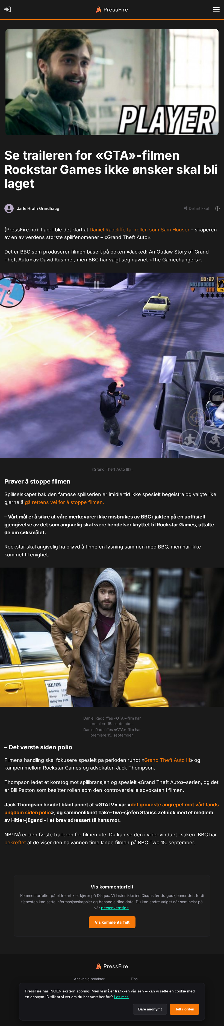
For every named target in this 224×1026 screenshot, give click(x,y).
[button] (112, 906)
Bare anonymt (150, 1009)
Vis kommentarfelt (112, 922)
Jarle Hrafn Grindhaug (38, 208)
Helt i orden (184, 1009)
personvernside (115, 907)
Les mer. (121, 997)
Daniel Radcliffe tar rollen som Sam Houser (140, 229)
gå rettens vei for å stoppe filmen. (64, 502)
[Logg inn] (8, 9)
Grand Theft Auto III (167, 760)
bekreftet (15, 842)
